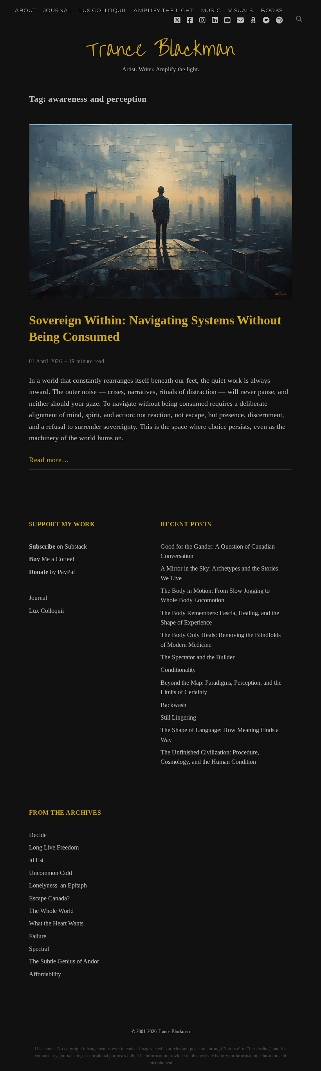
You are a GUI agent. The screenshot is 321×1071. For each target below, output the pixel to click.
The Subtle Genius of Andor (64, 961)
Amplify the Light (163, 10)
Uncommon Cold (50, 873)
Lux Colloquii (102, 10)
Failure (37, 936)
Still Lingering (178, 717)
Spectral (39, 948)
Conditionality (178, 669)
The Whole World (51, 910)
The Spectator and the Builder (197, 657)
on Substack (58, 546)
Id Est (36, 860)
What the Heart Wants (56, 923)
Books (272, 10)
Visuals (240, 10)
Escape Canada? (49, 898)
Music (210, 10)
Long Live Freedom (54, 847)
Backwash (173, 705)
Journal (57, 10)
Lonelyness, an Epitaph (58, 885)
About (25, 10)
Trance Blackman (160, 50)
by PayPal (52, 572)
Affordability (45, 974)
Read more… (49, 460)
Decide (38, 835)
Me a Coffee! (51, 559)
